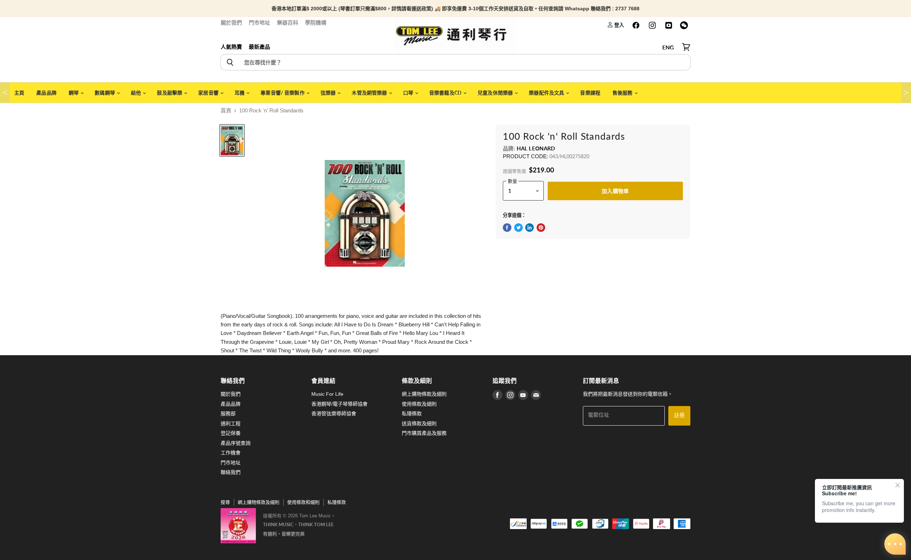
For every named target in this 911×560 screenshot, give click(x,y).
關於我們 (231, 23)
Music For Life (327, 394)
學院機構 (315, 23)
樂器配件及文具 (547, 93)
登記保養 (231, 433)
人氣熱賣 (231, 47)
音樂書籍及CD (446, 93)
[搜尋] (229, 62)
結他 (136, 93)
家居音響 (209, 93)
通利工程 (231, 423)
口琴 (408, 93)
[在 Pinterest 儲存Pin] (541, 227)
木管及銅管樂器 (370, 93)
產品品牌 (46, 93)
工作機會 (231, 452)
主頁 (19, 93)
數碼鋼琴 (105, 93)
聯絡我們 (231, 472)
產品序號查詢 (236, 443)
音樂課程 (590, 93)
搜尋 (225, 502)
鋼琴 (74, 93)
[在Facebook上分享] (507, 227)
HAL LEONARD (536, 148)
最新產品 (259, 47)
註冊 (679, 415)
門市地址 (259, 23)
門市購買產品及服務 (424, 433)
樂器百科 (287, 23)
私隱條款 (412, 413)
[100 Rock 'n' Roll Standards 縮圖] (232, 140)
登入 (618, 25)
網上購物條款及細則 (424, 394)
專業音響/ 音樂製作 (283, 93)
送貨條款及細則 (419, 423)
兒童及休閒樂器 (496, 93)
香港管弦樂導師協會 (333, 413)
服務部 (228, 413)
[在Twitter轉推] (518, 227)
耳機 (240, 93)
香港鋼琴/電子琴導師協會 (339, 404)
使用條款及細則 (419, 404)
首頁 (226, 110)
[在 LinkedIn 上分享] (529, 227)
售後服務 (623, 93)
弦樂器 (329, 93)
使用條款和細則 (303, 502)
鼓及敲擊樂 (170, 93)
